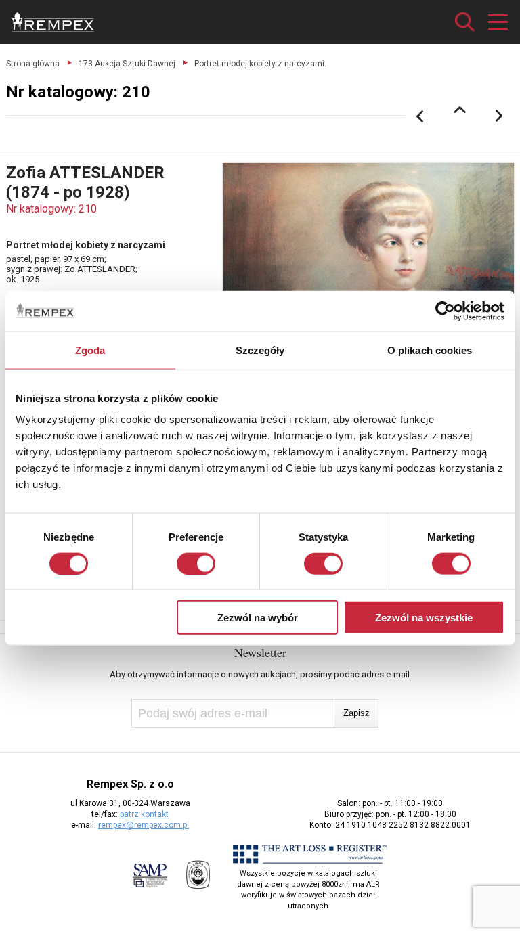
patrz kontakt (144, 814)
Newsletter (260, 652)
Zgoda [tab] (90, 349)
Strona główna (33, 63)
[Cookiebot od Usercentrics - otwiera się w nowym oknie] (445, 310)
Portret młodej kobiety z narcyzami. (260, 63)
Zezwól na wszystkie (424, 617)
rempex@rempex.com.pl (143, 825)
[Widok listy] (460, 110)
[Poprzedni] (420, 116)
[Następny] (500, 116)
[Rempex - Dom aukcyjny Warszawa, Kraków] (53, 22)
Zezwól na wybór (257, 617)
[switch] (196, 563)
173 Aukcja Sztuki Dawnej (127, 63)
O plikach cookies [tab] (430, 349)
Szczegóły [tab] (260, 349)
